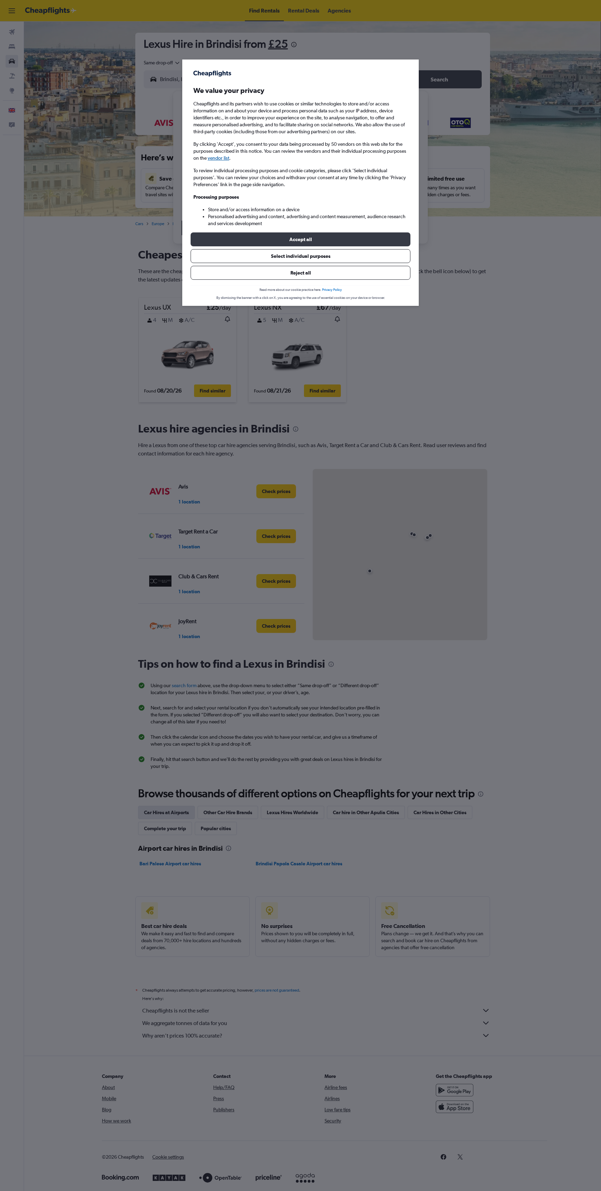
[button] (300, 239)
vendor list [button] (218, 158)
